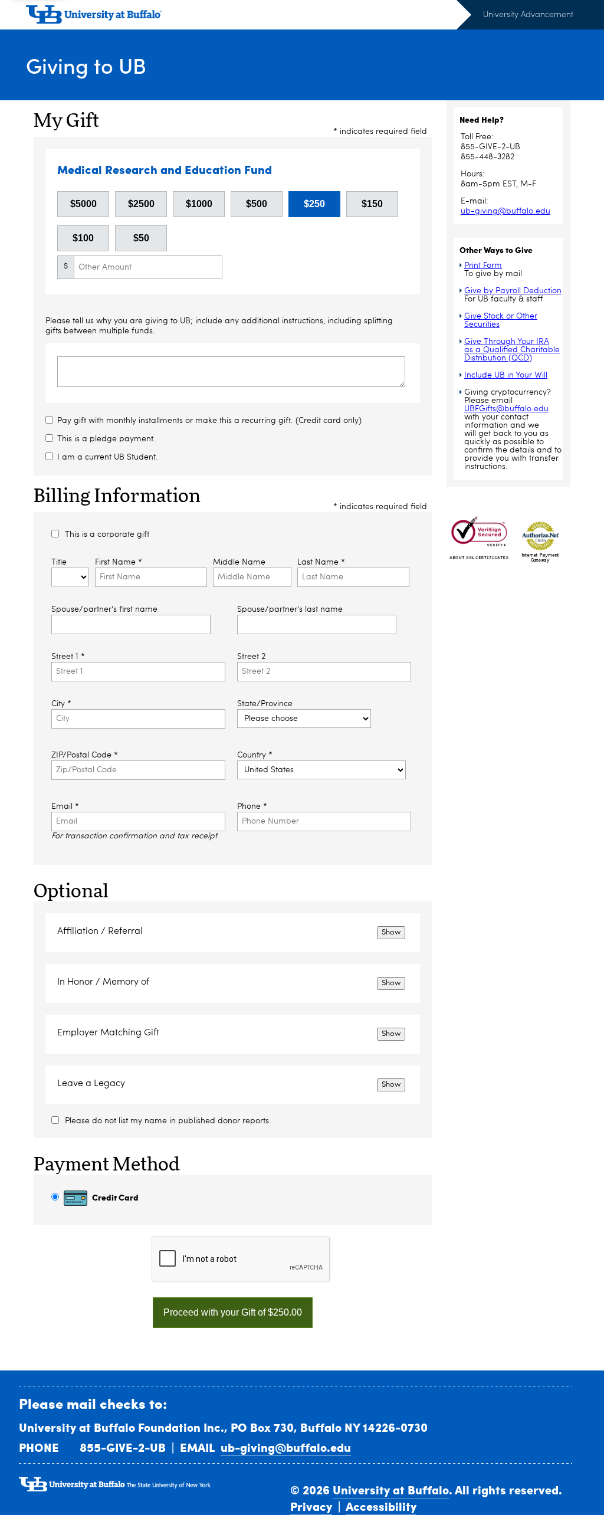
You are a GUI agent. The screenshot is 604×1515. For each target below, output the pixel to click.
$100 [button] (83, 238)
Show (391, 932)
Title (59, 562)
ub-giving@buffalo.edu (505, 211)
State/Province (265, 704)
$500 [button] (256, 204)
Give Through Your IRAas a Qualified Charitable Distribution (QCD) (512, 349)
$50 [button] (141, 238)
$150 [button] (372, 204)
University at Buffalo (391, 1489)
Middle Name (239, 562)
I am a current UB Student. (107, 457)
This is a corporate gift (107, 534)
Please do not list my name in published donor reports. (168, 1121)
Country (255, 755)
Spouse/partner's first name (104, 609)
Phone (252, 806)
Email (65, 806)
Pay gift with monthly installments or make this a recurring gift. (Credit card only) (209, 421)
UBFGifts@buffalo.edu (506, 409)
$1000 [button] (199, 204)
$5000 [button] (83, 204)
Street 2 (251, 656)
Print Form (483, 265)
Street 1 (68, 656)
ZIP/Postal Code (84, 755)
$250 (314, 204)
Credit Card (114, 1197)
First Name (118, 562)
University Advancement (528, 13)
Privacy (311, 1506)
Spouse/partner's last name (290, 609)
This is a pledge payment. (106, 439)
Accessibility (381, 1506)
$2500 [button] (141, 204)
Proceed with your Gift (232, 1312)
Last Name (321, 562)
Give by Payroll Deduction (513, 291)
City (61, 704)
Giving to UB (86, 65)
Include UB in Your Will (505, 375)
